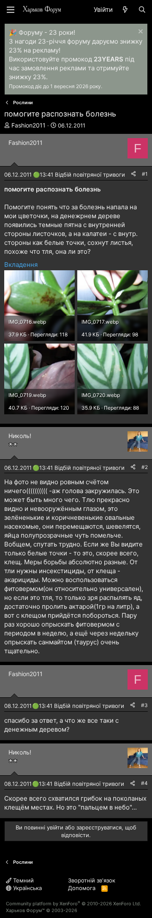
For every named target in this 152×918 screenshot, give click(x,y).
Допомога (81, 888)
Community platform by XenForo (73, 904)
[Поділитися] (133, 174)
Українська (26, 888)
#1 (145, 174)
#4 (144, 783)
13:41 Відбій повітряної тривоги (82, 174)
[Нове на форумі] (125, 9)
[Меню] (10, 9)
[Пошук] (142, 9)
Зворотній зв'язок (91, 880)
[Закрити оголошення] (139, 32)
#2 (144, 467)
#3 (144, 705)
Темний (22, 880)
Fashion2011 (28, 125)
